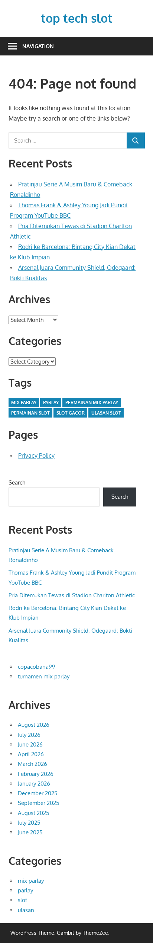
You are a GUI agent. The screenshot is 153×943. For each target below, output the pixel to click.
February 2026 (35, 773)
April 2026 (31, 754)
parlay (51, 402)
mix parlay (23, 402)
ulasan (26, 910)
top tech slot (77, 18)
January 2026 (34, 783)
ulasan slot (106, 413)
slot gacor (70, 413)
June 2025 (30, 832)
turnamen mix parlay (43, 676)
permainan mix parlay (91, 402)
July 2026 (29, 734)
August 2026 (33, 724)
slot (22, 900)
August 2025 (33, 812)
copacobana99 (36, 666)
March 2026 (32, 763)
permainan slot (30, 413)
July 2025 (29, 822)
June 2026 (30, 744)
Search (17, 482)
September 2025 (38, 802)
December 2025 (38, 793)
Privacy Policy (36, 455)
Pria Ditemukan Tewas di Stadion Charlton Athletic (72, 595)
